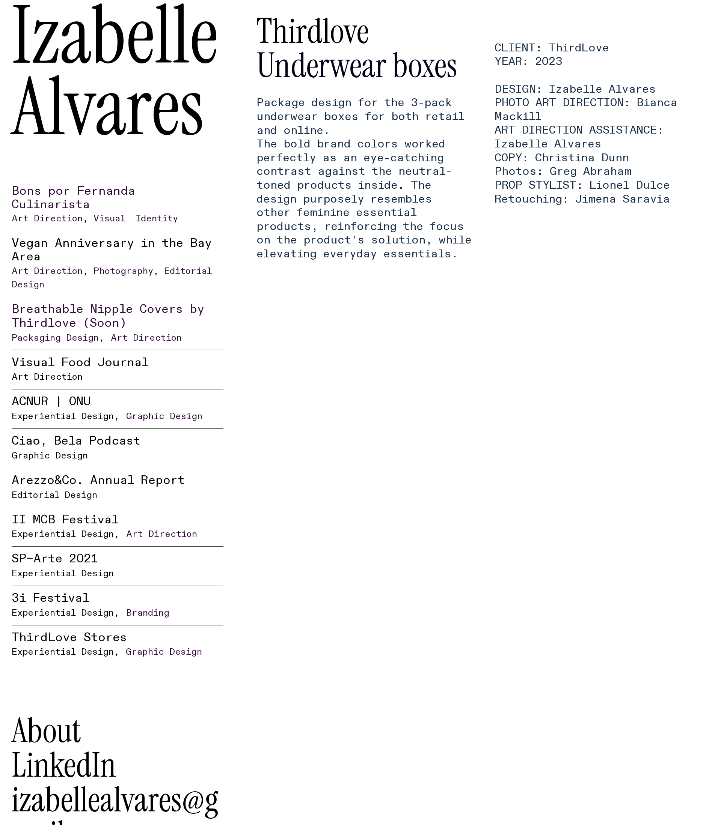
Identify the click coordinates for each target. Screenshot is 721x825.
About (46, 730)
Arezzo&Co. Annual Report (98, 486)
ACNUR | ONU (65, 407)
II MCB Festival (65, 526)
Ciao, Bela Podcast (76, 447)
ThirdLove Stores (69, 643)
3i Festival (65, 604)
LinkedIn (64, 764)
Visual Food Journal (80, 368)
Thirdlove (312, 31)
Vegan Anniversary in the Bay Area (112, 225)
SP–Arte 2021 (63, 565)
